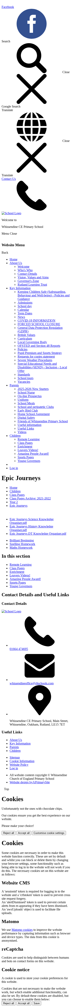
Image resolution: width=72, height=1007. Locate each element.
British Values (26, 335)
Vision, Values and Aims (33, 277)
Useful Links (26, 428)
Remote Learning (29, 439)
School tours (25, 378)
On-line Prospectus (30, 396)
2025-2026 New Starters (33, 389)
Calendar (23, 309)
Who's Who (25, 270)
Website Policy (19, 764)
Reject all (8, 833)
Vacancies (24, 381)
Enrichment (25, 446)
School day (25, 306)
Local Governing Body (32, 342)
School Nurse (26, 392)
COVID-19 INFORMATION (36, 320)
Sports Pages (26, 457)
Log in (14, 468)
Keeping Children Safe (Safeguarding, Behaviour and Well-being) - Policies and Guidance (44, 295)
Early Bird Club (28, 410)
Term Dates (25, 313)
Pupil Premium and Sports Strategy (40, 353)
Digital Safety (26, 417)
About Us (16, 263)
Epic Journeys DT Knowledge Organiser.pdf (38, 533)
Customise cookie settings (49, 833)
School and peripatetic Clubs (36, 407)
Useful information (29, 425)
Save (37, 1003)
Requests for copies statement (36, 356)
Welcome (23, 266)
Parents (14, 385)
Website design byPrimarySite (30, 782)
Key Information (20, 288)
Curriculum (25, 338)
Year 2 (14, 502)
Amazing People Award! (33, 453)
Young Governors (29, 461)
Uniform (23, 399)
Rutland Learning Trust (32, 284)
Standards (24, 374)
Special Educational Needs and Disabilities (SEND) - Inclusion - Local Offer (42, 367)
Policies (22, 349)
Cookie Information (22, 761)
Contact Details (27, 273)
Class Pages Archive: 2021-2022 (30, 498)
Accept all (24, 833)
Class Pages (25, 443)
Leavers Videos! (28, 450)
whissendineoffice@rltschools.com (32, 683)
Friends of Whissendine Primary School (43, 421)
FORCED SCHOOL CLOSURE (39, 324)
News (21, 317)
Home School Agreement (34, 414)
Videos (22, 432)
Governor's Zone (28, 281)
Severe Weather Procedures (35, 360)
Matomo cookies (22, 929)
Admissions (25, 302)
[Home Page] (11, 213)
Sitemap (15, 757)
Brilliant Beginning (22, 540)
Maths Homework (21, 547)
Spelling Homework (22, 544)
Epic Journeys (18, 505)
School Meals (26, 403)
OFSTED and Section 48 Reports (39, 345)
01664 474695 (19, 649)
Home (13, 259)
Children (15, 435)
